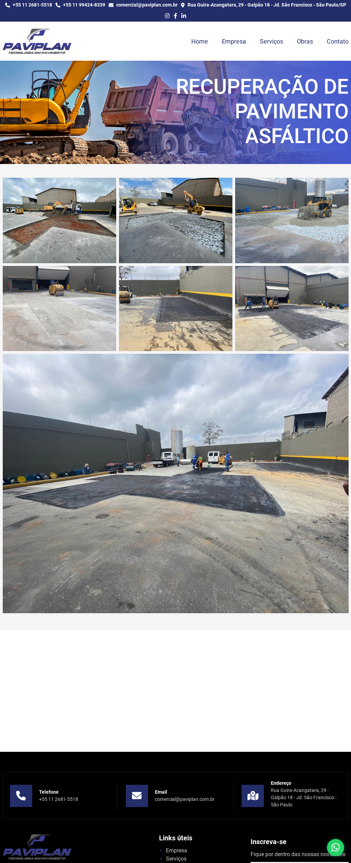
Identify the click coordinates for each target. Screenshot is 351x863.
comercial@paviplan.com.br (185, 799)
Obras (305, 41)
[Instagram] (167, 16)
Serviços (271, 41)
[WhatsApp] (335, 847)
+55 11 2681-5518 (58, 799)
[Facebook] (175, 16)
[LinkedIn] (183, 16)
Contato (338, 41)
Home (199, 41)
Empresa (234, 41)
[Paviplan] (37, 41)
